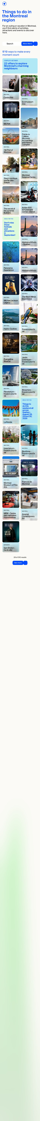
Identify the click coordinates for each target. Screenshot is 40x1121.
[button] (29, 44)
